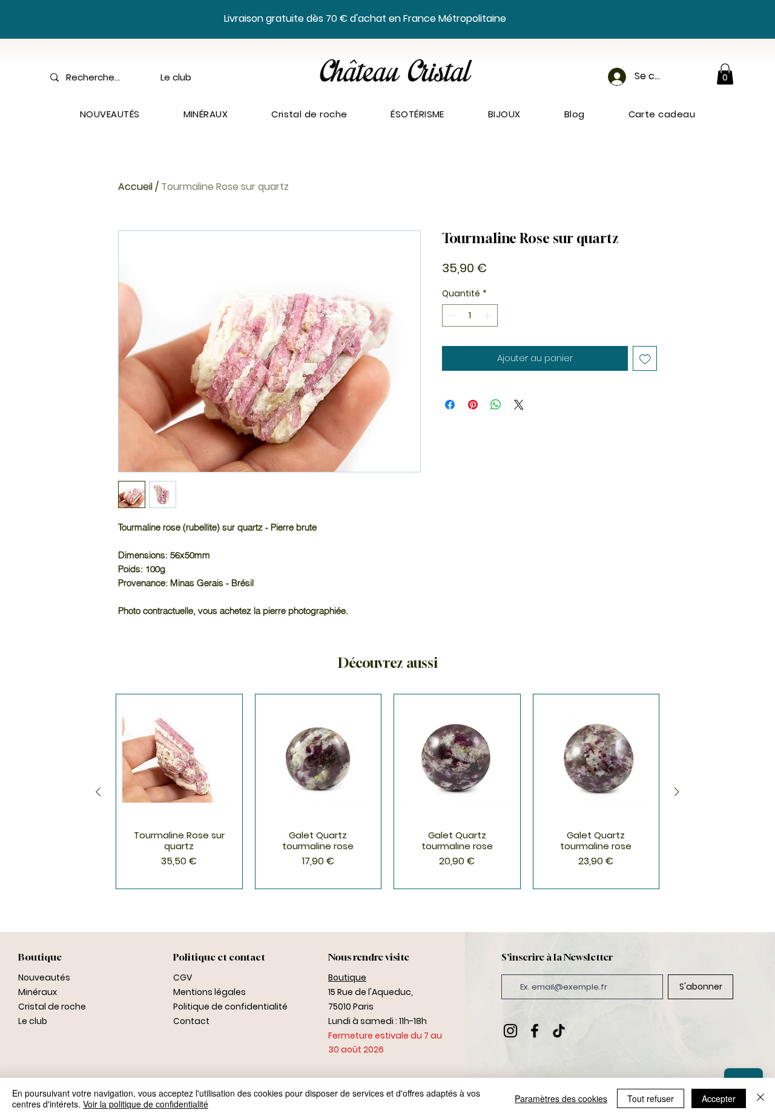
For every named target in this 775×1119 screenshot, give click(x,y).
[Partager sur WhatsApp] (496, 404)
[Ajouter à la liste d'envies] (645, 358)
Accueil (135, 187)
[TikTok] (559, 1031)
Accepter (719, 1098)
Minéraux (37, 992)
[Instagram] (510, 1031)
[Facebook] (535, 1031)
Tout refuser (650, 1098)
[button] (725, 74)
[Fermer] (760, 1098)
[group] (387, 791)
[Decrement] (451, 315)
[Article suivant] (677, 792)
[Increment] (488, 315)
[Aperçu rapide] (179, 757)
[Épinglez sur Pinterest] (473, 404)
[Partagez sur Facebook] (450, 404)
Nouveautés (44, 977)
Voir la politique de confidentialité (145, 1104)
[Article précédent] (98, 792)
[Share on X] (519, 404)
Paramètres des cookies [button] (561, 1098)
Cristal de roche (52, 1006)
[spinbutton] (470, 315)
